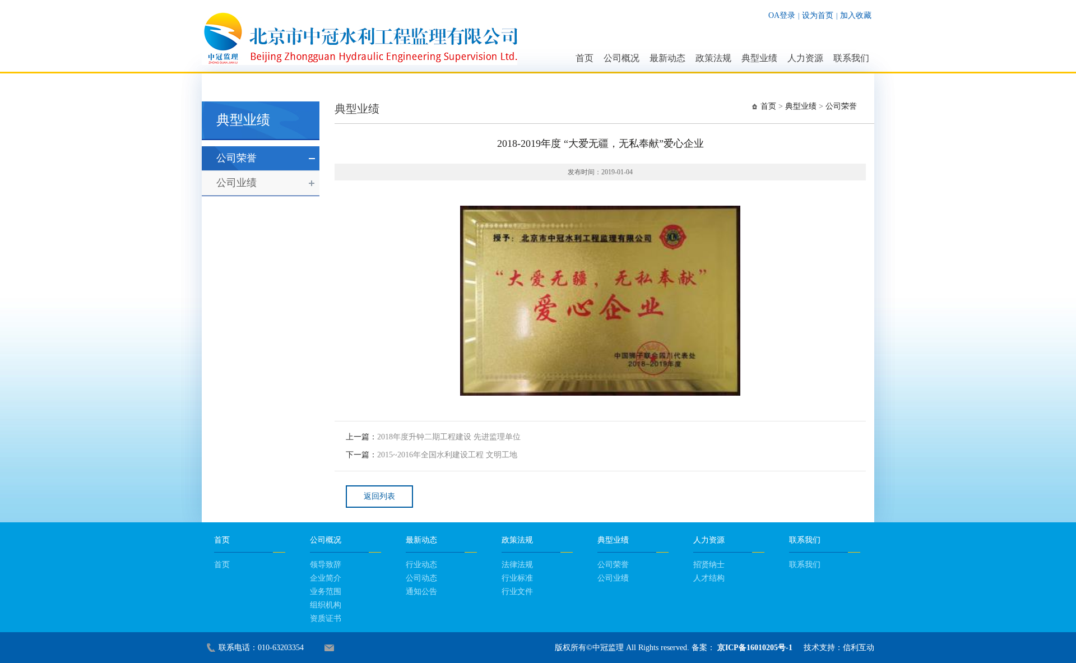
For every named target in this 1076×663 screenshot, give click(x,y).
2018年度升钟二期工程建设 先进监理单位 (449, 437)
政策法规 (713, 58)
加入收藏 (855, 15)
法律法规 (517, 564)
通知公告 (421, 591)
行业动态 (421, 564)
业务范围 (325, 591)
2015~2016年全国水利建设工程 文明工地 (447, 455)
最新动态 (667, 58)
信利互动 (858, 647)
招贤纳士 (709, 564)
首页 (584, 58)
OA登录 (781, 15)
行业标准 (517, 578)
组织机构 (325, 605)
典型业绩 (759, 58)
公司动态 (421, 578)
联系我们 (851, 58)
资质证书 (325, 618)
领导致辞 (325, 564)
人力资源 (805, 58)
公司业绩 (236, 182)
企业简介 (325, 578)
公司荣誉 (236, 158)
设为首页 (817, 15)
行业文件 (517, 591)
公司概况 (621, 58)
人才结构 (709, 578)
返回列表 (379, 496)
